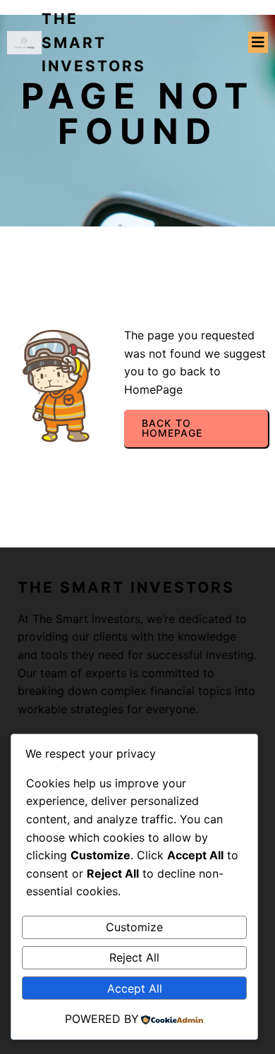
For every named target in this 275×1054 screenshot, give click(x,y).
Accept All (134, 988)
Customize (134, 927)
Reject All (134, 957)
